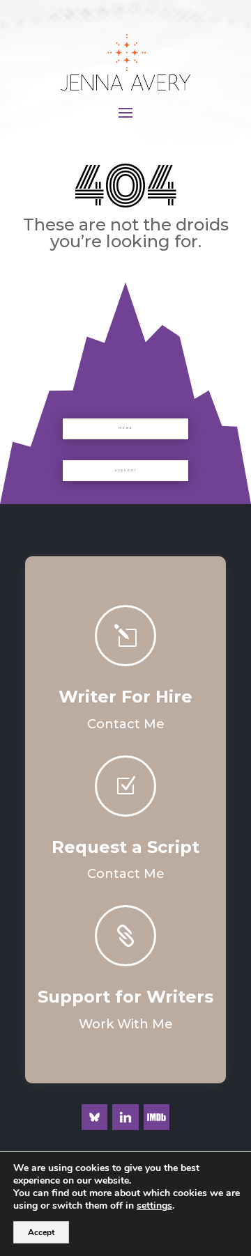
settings (154, 1206)
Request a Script (125, 847)
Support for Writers (125, 997)
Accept (41, 1232)
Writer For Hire (125, 696)
